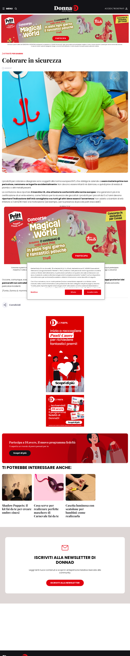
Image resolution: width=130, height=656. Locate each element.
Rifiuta (73, 292)
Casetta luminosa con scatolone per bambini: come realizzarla (80, 510)
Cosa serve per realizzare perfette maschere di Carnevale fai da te (46, 510)
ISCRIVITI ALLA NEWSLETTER (65, 582)
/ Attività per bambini (12, 53)
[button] (8, 8)
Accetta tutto (92, 292)
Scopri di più (20, 453)
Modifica (34, 292)
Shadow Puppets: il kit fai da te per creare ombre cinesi (16, 508)
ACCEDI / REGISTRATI (114, 8)
